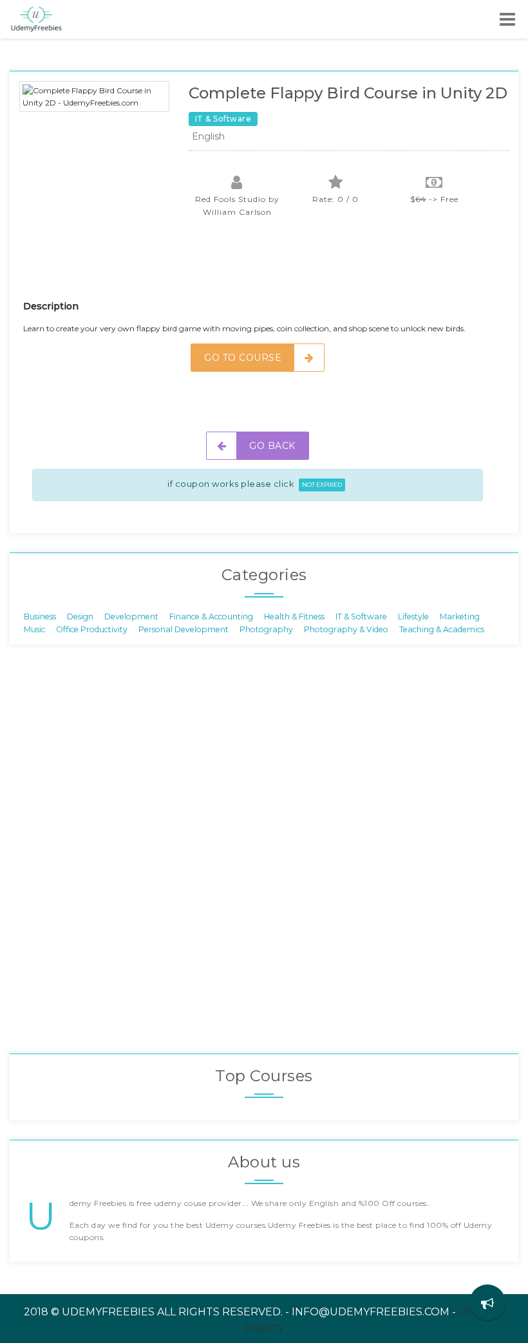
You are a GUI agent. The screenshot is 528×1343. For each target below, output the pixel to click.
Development (131, 616)
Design (80, 616)
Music (34, 629)
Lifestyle (413, 616)
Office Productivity (91, 629)
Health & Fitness (294, 616)
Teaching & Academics (441, 629)
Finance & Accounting (211, 616)
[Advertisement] (257, 267)
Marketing (460, 616)
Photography (266, 629)
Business (40, 616)
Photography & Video (346, 629)
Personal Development (183, 629)
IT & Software (361, 616)
